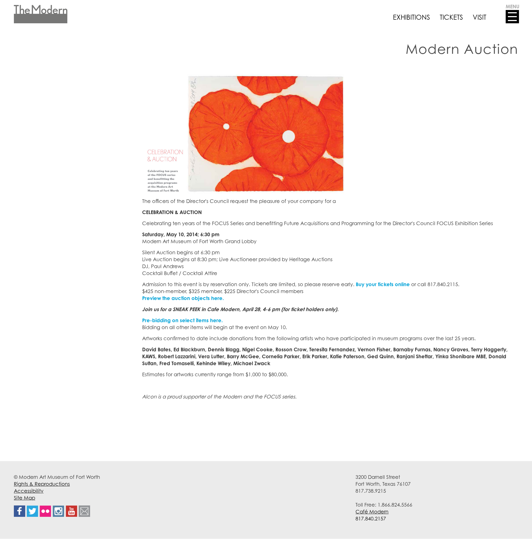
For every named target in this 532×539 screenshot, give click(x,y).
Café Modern (371, 512)
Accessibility (29, 491)
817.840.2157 (370, 518)
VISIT (479, 17)
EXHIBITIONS (411, 17)
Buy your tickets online (383, 284)
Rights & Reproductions (42, 484)
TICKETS (451, 17)
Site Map (24, 498)
